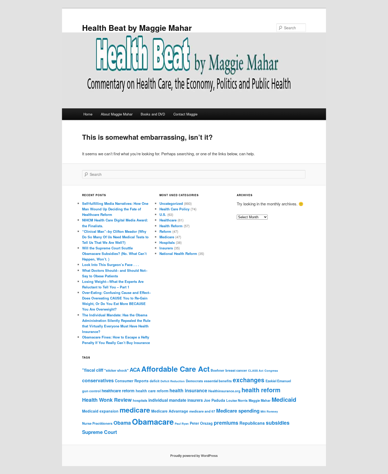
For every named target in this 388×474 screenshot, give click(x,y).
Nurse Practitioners (97, 423)
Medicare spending (237, 410)
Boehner (217, 370)
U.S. (162, 214)
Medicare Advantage (169, 411)
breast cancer (236, 370)
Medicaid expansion (100, 411)
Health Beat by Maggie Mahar (137, 27)
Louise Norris (237, 400)
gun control (91, 391)
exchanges (248, 379)
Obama (122, 422)
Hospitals (167, 242)
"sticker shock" (116, 370)
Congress (271, 371)
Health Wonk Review (107, 399)
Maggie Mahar (260, 400)
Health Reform (171, 225)
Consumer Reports (132, 380)
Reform (165, 231)
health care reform (152, 390)
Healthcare (168, 220)
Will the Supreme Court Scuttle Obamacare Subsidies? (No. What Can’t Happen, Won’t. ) (114, 253)
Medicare (166, 236)
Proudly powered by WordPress (194, 455)
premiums (226, 422)
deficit (154, 381)
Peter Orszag (201, 423)
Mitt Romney (269, 411)
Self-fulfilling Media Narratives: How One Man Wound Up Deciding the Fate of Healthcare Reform (115, 209)
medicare (135, 410)
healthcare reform (118, 391)
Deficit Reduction (172, 381)
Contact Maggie (185, 114)
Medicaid (284, 399)
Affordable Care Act (175, 369)
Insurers (166, 247)
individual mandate (167, 400)
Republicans (252, 423)
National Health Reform (178, 253)
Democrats (194, 381)
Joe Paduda (214, 400)
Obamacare (153, 421)
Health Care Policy (174, 208)
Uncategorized (171, 203)
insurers (195, 400)
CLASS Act (255, 371)
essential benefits (218, 381)
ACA (135, 369)
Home (87, 114)
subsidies (278, 422)
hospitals (140, 400)
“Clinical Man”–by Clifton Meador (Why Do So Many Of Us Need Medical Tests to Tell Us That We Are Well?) (115, 237)
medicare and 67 (202, 411)
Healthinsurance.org (224, 391)
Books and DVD (153, 114)
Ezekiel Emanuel (278, 381)
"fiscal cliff (92, 370)
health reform (261, 389)
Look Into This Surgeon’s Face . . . (110, 264)
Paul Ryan (182, 423)
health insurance (188, 390)
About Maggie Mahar (117, 114)
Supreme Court (99, 432)
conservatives (98, 380)
